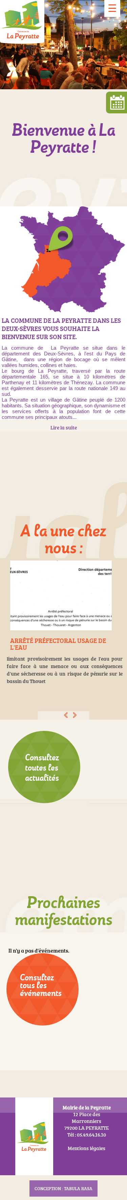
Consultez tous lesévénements (41, 985)
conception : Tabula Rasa (63, 1188)
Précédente (66, 715)
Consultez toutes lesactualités (42, 767)
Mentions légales (86, 1148)
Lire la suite (63, 427)
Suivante (74, 715)
